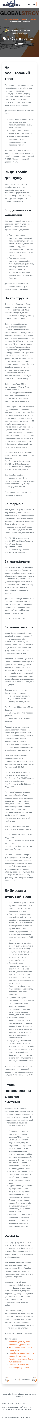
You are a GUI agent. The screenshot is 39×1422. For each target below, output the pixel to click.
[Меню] (34, 4)
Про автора (7, 1404)
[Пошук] (29, 4)
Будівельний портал (10, 19)
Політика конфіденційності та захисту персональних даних (16, 1408)
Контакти (20, 1404)
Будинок (23, 19)
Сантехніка (32, 19)
